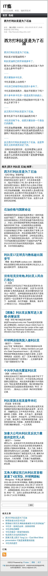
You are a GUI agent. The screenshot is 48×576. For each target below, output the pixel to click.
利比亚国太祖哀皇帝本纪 (20, 400)
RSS (4, 554)
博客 (33, 562)
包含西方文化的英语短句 (16, 535)
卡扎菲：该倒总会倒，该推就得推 (20, 526)
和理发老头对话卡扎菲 (15, 521)
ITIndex (26, 562)
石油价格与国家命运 (17, 209)
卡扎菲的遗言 (11, 543)
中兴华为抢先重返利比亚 (20, 370)
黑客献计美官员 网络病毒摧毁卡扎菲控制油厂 (25, 523)
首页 (5, 15)
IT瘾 (7, 6)
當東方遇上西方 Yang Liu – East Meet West (24, 538)
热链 (11, 15)
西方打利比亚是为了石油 (20, 171)
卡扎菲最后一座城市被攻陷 (17, 532)
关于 (39, 562)
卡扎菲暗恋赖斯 (12, 529)
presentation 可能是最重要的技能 (19, 540)
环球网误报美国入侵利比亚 (22, 340)
